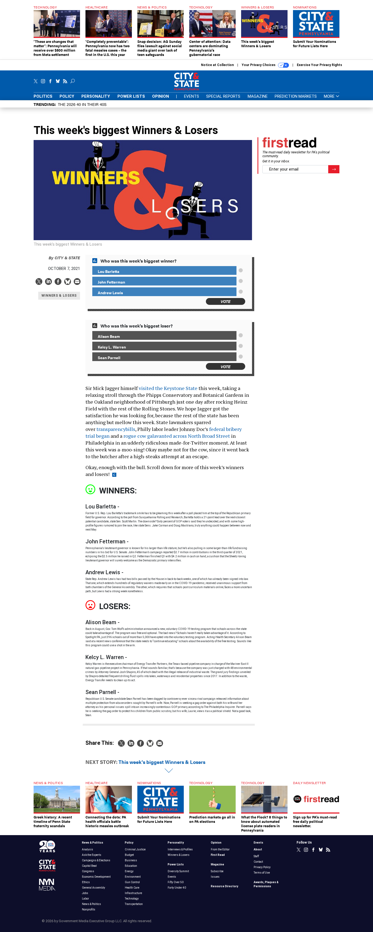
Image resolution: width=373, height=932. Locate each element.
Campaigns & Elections (96, 860)
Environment (133, 876)
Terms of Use (262, 872)
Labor (85, 898)
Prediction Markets (296, 96)
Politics (43, 96)
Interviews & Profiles (180, 849)
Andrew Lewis (110, 292)
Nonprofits (88, 909)
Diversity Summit (178, 871)
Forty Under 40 (177, 887)
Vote (225, 301)
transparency (111, 429)
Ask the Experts (91, 854)
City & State (64, 257)
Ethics (86, 882)
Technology (132, 898)
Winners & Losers (179, 854)
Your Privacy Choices (259, 65)
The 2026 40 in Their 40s (82, 104)
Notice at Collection (217, 65)
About (258, 849)
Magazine (258, 96)
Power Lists (131, 96)
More (330, 96)
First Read (218, 854)
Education (131, 865)
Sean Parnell (109, 357)
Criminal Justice (135, 849)
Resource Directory (224, 886)
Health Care (132, 887)
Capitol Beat (89, 865)
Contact (258, 861)
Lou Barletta (108, 271)
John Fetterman (111, 282)
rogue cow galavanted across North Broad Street (176, 436)
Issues (215, 876)
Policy (67, 96)
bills (130, 429)
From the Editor (220, 849)
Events (191, 96)
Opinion (160, 96)
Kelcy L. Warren (112, 347)
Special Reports (223, 96)
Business (131, 860)
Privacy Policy (262, 867)
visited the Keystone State (168, 388)
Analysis (87, 849)
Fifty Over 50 (175, 882)
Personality (95, 96)
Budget (129, 854)
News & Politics (92, 842)
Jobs (85, 893)
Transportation (134, 904)
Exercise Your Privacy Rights (319, 65)
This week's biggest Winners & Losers (162, 761)
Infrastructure (133, 893)
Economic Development (96, 876)
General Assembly (93, 887)
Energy (129, 871)
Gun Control (132, 882)
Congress (88, 871)
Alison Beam (109, 336)
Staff (256, 856)
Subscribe (217, 871)
